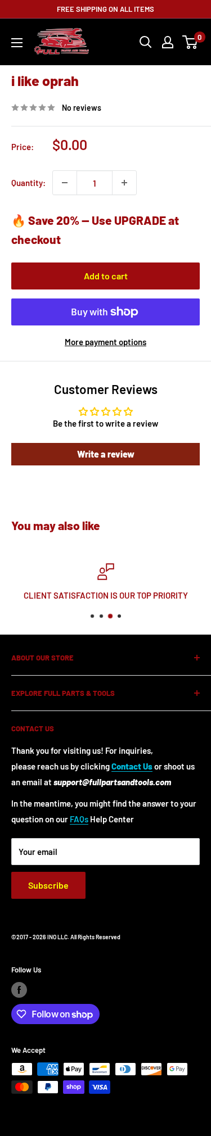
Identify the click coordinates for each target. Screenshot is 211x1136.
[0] (190, 42)
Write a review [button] (105, 454)
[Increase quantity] (124, 182)
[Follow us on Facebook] (19, 990)
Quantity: (28, 183)
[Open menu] (17, 42)
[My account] (167, 42)
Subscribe (48, 885)
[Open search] (146, 42)
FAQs (79, 819)
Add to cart (106, 275)
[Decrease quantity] (65, 182)
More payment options (105, 342)
